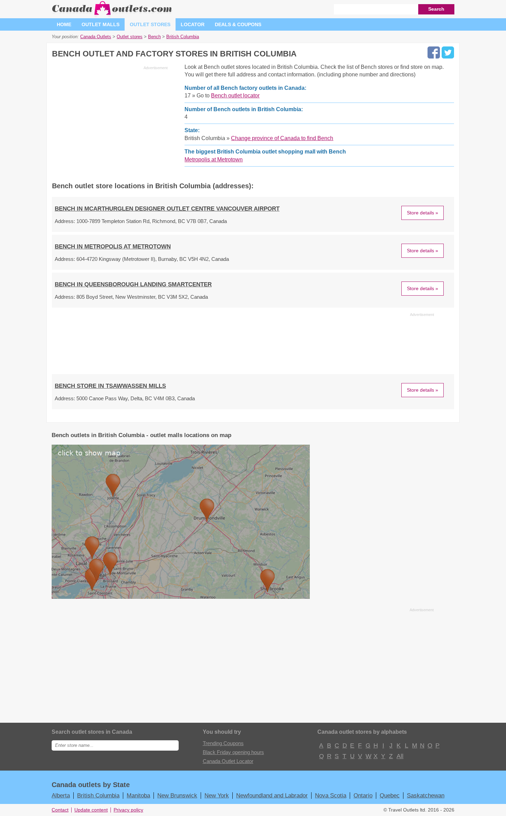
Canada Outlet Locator (228, 761)
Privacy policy (128, 810)
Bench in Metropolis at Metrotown (113, 246)
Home (64, 24)
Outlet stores (150, 24)
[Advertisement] (110, 120)
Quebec (390, 795)
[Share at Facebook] (434, 52)
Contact (60, 810)
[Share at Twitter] (448, 52)
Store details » (422, 212)
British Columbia (98, 795)
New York (216, 795)
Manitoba (138, 795)
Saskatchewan (425, 795)
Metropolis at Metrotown (214, 159)
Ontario (363, 795)
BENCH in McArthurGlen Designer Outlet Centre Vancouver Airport (167, 208)
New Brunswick (177, 795)
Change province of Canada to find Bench (282, 138)
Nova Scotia (330, 795)
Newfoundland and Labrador (272, 795)
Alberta (61, 795)
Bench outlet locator (235, 95)
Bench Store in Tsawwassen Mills (110, 386)
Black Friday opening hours (233, 752)
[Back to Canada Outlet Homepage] (112, 15)
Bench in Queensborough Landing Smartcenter (133, 284)
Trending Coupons (223, 743)
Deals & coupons (238, 24)
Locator (192, 24)
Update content (91, 810)
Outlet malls (100, 24)
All (400, 756)
